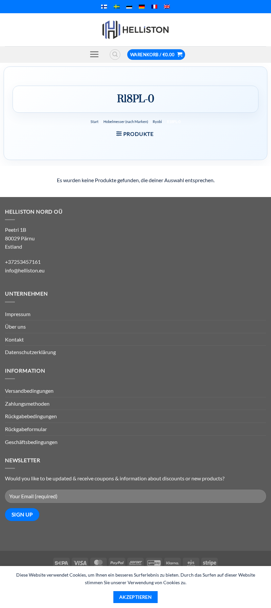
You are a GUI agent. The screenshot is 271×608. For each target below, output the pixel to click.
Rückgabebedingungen (31, 416)
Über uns (15, 326)
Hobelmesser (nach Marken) (125, 121)
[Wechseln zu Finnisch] (104, 7)
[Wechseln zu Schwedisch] (116, 7)
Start (94, 121)
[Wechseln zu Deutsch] (142, 7)
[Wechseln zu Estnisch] (129, 7)
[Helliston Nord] (135, 29)
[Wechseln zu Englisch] (167, 7)
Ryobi (157, 121)
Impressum (17, 314)
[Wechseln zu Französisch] (154, 7)
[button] (94, 54)
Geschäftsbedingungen (31, 442)
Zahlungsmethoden (27, 403)
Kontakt (14, 339)
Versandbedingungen (29, 390)
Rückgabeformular (26, 429)
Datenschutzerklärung (30, 352)
